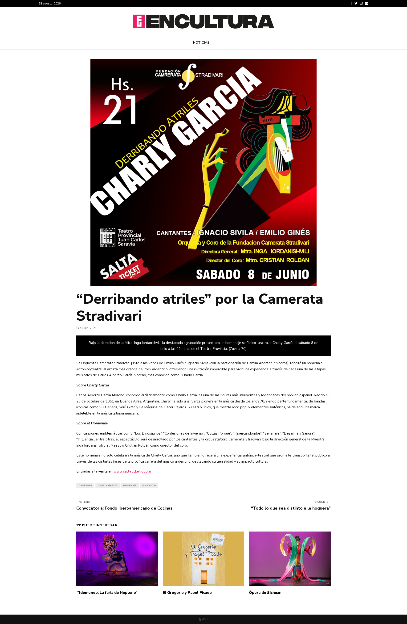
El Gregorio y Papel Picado (187, 592)
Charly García (107, 485)
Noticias (201, 42)
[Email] (366, 3)
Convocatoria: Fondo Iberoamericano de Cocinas (124, 508)
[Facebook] (351, 3)
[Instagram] (361, 3)
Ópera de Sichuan (265, 592)
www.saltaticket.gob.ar (132, 471)
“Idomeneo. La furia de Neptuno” (107, 592)
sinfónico (149, 485)
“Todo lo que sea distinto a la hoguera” (291, 508)
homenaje (129, 485)
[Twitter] (356, 3)
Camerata (85, 485)
